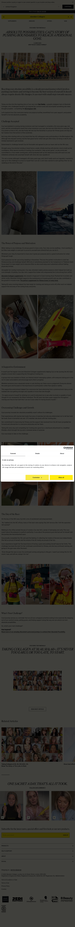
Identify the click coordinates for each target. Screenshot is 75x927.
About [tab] (62, 453)
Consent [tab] (13, 453)
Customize (36, 477)
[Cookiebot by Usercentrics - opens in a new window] (65, 448)
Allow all (61, 477)
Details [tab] (37, 453)
